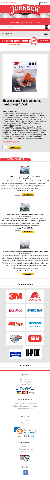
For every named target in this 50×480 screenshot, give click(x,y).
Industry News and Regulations (25, 406)
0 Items (45, 3)
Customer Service (25, 449)
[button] (25, 432)
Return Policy (25, 382)
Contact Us (25, 451)
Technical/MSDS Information (25, 404)
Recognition (25, 423)
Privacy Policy (26, 384)
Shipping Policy (25, 379)
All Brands (25, 365)
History (26, 421)
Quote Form (26, 447)
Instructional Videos (26, 408)
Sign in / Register (9, 3)
